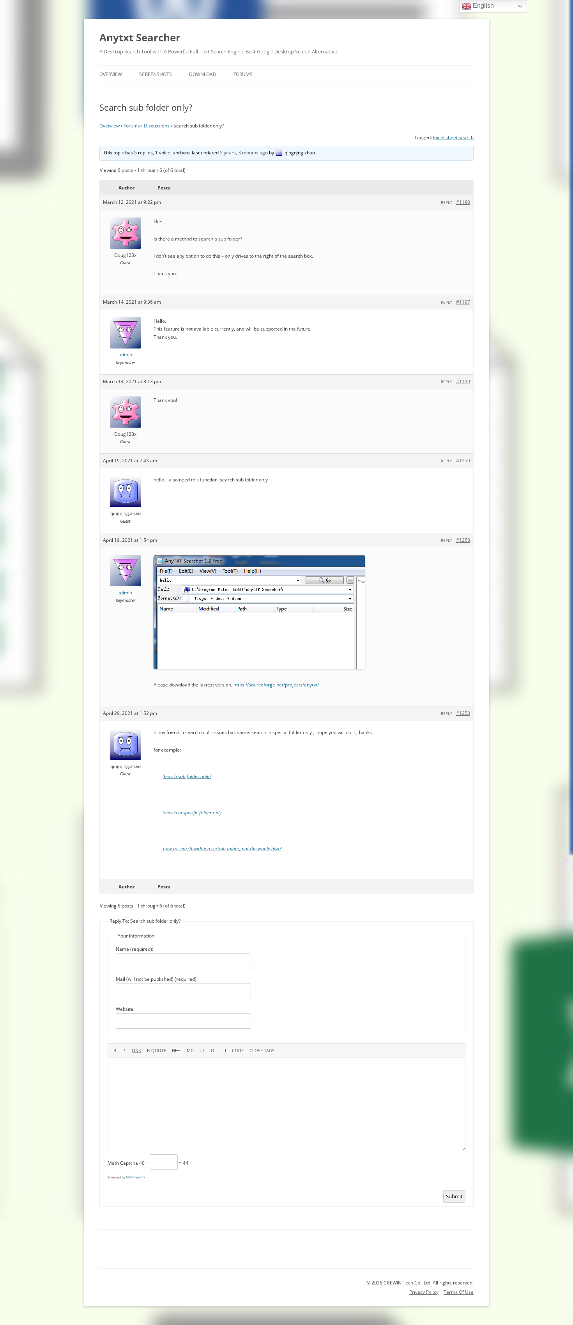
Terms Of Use (459, 1292)
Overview (110, 74)
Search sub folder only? (187, 776)
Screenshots (155, 74)
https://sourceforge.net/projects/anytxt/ (276, 684)
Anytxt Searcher (139, 37)
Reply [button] (446, 202)
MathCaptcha (135, 1177)
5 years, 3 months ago (244, 152)
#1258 (463, 540)
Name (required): (134, 949)
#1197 (463, 302)
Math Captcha (123, 1163)
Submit (454, 1196)
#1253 (463, 713)
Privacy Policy (424, 1292)
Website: (125, 1009)
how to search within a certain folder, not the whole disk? (222, 848)
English (482, 5)
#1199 (463, 381)
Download (202, 74)
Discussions (157, 125)
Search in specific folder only (192, 812)
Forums (243, 74)
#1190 (463, 202)
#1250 (463, 460)
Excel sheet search (453, 137)
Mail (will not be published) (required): (157, 979)
